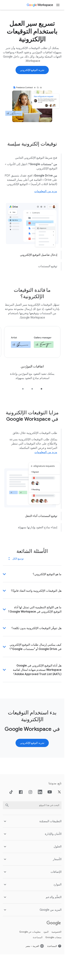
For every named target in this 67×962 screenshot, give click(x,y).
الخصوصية (56, 917)
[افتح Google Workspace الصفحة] (40, 5)
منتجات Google (53, 923)
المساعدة (38, 923)
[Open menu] (58, 5)
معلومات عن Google (30, 917)
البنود (46, 917)
